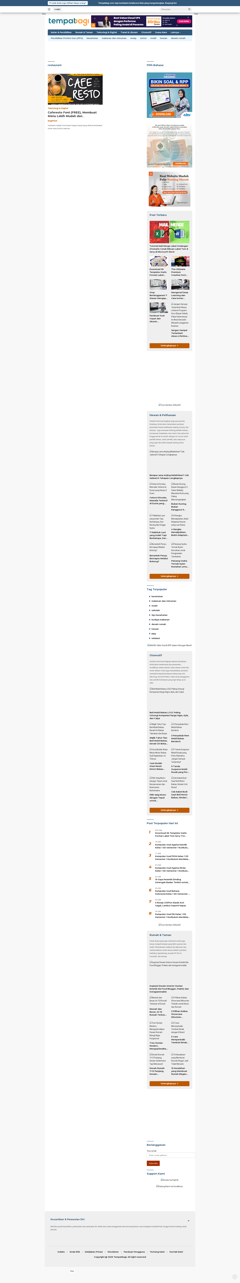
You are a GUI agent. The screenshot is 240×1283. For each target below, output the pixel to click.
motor (143, 38)
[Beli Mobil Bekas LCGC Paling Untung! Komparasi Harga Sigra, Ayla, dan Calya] (169, 698)
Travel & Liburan (129, 32)
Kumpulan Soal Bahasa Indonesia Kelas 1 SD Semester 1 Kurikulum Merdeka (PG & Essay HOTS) (172, 892)
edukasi (156, 638)
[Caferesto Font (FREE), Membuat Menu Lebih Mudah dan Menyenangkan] (75, 89)
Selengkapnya (168, 345)
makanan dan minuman (114, 38)
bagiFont (52, 121)
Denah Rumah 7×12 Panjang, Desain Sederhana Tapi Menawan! (158, 1071)
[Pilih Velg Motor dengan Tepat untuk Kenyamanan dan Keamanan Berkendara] (159, 784)
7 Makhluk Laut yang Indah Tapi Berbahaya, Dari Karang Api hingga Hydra (158, 535)
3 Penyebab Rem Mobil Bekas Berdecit (180, 738)
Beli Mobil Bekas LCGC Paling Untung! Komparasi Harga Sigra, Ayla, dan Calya (169, 715)
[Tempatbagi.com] (69, 21)
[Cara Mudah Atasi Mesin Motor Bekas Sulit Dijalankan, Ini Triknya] (159, 754)
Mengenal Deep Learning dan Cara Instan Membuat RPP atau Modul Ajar (179, 295)
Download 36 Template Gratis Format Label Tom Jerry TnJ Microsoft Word (158, 272)
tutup (44, 14)
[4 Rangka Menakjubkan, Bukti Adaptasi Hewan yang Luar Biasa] (180, 520)
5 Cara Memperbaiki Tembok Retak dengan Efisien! (179, 1039)
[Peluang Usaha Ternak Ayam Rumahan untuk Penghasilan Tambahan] (180, 550)
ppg (154, 633)
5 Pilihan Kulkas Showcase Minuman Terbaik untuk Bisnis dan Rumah (179, 1014)
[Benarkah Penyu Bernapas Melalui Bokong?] (159, 548)
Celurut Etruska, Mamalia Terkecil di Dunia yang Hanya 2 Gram (158, 500)
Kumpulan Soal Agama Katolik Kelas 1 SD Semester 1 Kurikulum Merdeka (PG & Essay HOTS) (172, 846)
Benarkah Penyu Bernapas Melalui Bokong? (159, 558)
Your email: (152, 1151)
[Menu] (50, 9)
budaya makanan (161, 619)
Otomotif (146, 32)
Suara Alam (161, 32)
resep (133, 38)
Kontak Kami (176, 1252)
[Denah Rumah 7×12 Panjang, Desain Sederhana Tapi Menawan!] (159, 1059)
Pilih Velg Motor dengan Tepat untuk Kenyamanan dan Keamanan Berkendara (158, 798)
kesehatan (92, 38)
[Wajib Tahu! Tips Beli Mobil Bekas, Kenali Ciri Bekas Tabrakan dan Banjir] (159, 729)
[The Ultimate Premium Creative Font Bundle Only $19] (180, 261)
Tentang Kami (157, 1252)
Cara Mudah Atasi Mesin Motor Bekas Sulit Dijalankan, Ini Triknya (158, 766)
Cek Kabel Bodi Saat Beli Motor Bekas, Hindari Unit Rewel (179, 795)
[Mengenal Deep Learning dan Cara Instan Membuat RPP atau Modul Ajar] (180, 284)
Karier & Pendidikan (61, 32)
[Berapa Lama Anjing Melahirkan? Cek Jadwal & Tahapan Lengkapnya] (169, 461)
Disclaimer (113, 1252)
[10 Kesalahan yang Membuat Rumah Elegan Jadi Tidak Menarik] (180, 1059)
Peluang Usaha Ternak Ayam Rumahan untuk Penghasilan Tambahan (179, 564)
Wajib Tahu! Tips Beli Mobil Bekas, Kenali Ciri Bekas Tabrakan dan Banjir (159, 741)
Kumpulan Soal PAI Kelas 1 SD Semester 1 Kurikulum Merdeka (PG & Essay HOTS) (171, 916)
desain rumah (178, 38)
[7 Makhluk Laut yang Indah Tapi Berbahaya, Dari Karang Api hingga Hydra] (159, 522)
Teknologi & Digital (107, 32)
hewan (163, 38)
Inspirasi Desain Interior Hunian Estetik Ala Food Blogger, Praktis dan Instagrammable (169, 989)
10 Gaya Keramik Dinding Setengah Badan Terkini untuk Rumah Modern (171, 881)
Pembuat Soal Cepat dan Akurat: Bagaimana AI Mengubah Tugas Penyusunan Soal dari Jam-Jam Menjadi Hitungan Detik (158, 318)
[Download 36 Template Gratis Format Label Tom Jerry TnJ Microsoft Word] (159, 261)
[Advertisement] (38, 54)
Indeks (61, 1252)
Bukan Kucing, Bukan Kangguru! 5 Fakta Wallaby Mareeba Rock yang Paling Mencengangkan (180, 507)
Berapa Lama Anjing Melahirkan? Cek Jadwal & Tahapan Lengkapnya (169, 476)
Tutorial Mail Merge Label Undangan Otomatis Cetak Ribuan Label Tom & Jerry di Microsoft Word (169, 249)
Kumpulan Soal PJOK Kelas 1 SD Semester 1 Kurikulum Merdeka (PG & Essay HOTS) (171, 858)
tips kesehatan (160, 615)
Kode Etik (75, 1252)
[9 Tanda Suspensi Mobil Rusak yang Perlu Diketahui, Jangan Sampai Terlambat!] (180, 756)
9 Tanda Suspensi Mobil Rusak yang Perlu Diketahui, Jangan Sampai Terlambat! (180, 769)
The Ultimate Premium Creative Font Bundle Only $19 (179, 272)
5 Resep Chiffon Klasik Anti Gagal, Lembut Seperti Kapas (170, 904)
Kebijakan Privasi (94, 1252)
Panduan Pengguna (134, 1252)
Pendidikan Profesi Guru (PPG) (67, 38)
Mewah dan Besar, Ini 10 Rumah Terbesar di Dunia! (158, 1012)
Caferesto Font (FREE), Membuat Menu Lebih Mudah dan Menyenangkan (72, 116)
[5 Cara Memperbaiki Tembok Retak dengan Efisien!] (180, 1027)
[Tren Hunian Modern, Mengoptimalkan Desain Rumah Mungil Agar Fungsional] (159, 1030)
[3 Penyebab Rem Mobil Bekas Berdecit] (180, 728)
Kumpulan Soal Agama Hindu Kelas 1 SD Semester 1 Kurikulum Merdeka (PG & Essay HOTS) (172, 869)
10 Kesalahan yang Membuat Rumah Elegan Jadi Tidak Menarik (179, 1071)
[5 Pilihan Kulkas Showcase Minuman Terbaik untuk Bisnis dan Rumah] (180, 1002)
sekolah (156, 610)
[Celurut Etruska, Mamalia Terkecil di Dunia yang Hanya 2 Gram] (159, 488)
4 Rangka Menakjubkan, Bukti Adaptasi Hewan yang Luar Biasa (179, 532)
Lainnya (175, 32)
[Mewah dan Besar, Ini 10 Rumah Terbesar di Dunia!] (159, 1001)
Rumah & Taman (84, 32)
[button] (189, 9)
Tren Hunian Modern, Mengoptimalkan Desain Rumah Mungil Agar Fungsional (159, 1046)
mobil (153, 38)
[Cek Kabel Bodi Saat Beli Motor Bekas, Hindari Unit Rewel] (180, 782)
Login (57, 9)
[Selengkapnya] (188, 1220)
